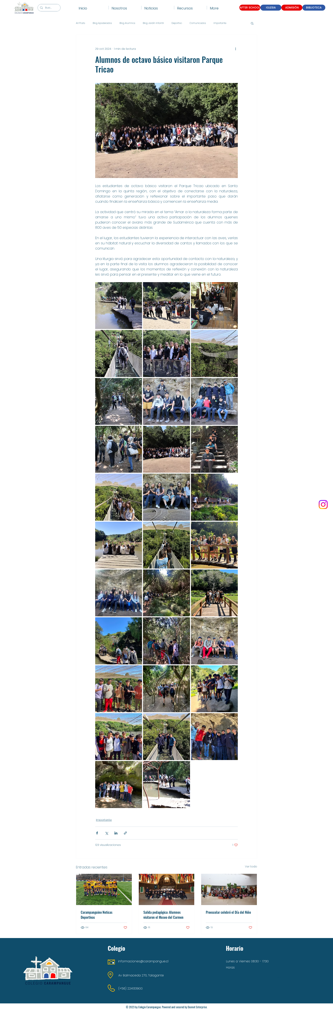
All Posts (80, 23)
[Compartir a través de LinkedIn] (116, 833)
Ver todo (251, 866)
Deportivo (177, 23)
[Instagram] (323, 504)
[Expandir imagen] (118, 305)
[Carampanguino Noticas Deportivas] (104, 889)
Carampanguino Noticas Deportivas (96, 915)
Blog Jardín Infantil (153, 23)
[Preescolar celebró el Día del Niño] (229, 889)
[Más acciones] (235, 48)
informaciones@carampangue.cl (143, 961)
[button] (125, 7)
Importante (220, 23)
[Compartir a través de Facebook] (97, 833)
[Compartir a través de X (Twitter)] (106, 833)
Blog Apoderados (102, 23)
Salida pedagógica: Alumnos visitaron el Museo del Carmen (163, 915)
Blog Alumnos (127, 23)
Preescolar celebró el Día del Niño (228, 912)
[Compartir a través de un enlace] (125, 833)
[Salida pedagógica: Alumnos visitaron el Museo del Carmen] (166, 889)
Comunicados (198, 23)
